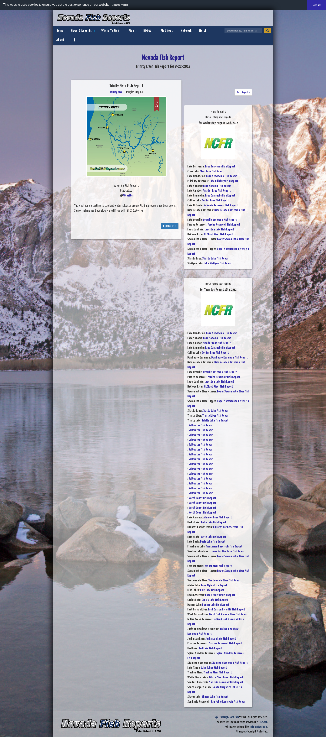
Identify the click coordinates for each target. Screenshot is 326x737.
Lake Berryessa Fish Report (220, 166)
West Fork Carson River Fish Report (229, 614)
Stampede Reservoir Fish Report (229, 663)
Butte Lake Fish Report (213, 537)
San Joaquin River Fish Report (225, 580)
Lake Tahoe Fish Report (214, 667)
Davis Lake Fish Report (212, 541)
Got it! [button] (317, 4)
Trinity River (116, 92)
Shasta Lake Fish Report (216, 258)
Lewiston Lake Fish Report (219, 229)
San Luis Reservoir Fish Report (226, 682)
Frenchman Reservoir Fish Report (224, 546)
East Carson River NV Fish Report (226, 609)
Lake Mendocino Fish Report (222, 176)
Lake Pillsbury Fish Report (223, 181)
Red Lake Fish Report (210, 648)
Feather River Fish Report (217, 566)
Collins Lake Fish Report (215, 200)
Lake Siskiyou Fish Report (218, 263)
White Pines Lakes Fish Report (226, 677)
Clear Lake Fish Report (212, 171)
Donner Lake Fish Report (215, 604)
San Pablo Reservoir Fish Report (229, 701)
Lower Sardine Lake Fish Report (228, 551)
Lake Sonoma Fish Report (217, 186)
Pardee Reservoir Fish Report (224, 224)
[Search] (267, 30)
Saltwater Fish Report (201, 425)
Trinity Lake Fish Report (215, 420)
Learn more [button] (119, 4)
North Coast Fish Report (202, 498)
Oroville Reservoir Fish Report (220, 220)
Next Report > (169, 226)
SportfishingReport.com (227, 717)
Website (128, 195)
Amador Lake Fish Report (217, 190)
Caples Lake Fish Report (214, 600)
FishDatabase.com (258, 726)
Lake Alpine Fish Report (214, 585)
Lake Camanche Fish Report (220, 195)
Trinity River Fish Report (216, 415)
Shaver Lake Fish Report (215, 697)
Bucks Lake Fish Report (213, 522)
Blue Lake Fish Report (212, 590)
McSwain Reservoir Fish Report (221, 205)
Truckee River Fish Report (217, 672)
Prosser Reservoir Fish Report (225, 643)
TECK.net (262, 722)
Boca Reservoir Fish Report (220, 595)
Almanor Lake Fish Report (217, 517)
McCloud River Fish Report (218, 234)
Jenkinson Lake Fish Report (220, 638)
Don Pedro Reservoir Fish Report (229, 357)
